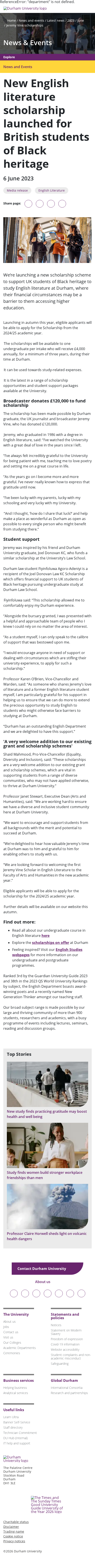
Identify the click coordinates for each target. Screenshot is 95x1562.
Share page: (12, 203)
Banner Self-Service (16, 1422)
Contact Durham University (42, 1268)
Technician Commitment (20, 1433)
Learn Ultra (11, 1417)
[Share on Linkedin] (62, 204)
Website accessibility (65, 1349)
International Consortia (66, 1388)
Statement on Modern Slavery (66, 1332)
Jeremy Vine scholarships (24, 25)
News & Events (27, 42)
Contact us (10, 1332)
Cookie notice (13, 1536)
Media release (17, 190)
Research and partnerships (69, 1393)
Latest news (56, 20)
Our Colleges (12, 1342)
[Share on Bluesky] (28, 205)
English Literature (51, 190)
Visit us (8, 1337)
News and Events (17, 67)
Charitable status (16, 1522)
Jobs (6, 1327)
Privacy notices (14, 1541)
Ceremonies (11, 1353)
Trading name (13, 1531)
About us (43, 1281)
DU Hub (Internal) (15, 1438)
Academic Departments (19, 1348)
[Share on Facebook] (51, 204)
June (80, 20)
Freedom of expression (67, 1339)
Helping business (15, 1388)
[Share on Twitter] (40, 204)
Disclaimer (11, 1527)
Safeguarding (59, 1363)
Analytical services (15, 1393)
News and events (31, 20)
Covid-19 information (65, 1344)
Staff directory (13, 1427)
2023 (70, 20)
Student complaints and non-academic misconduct (71, 1356)
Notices (56, 1325)
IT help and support (16, 1443)
